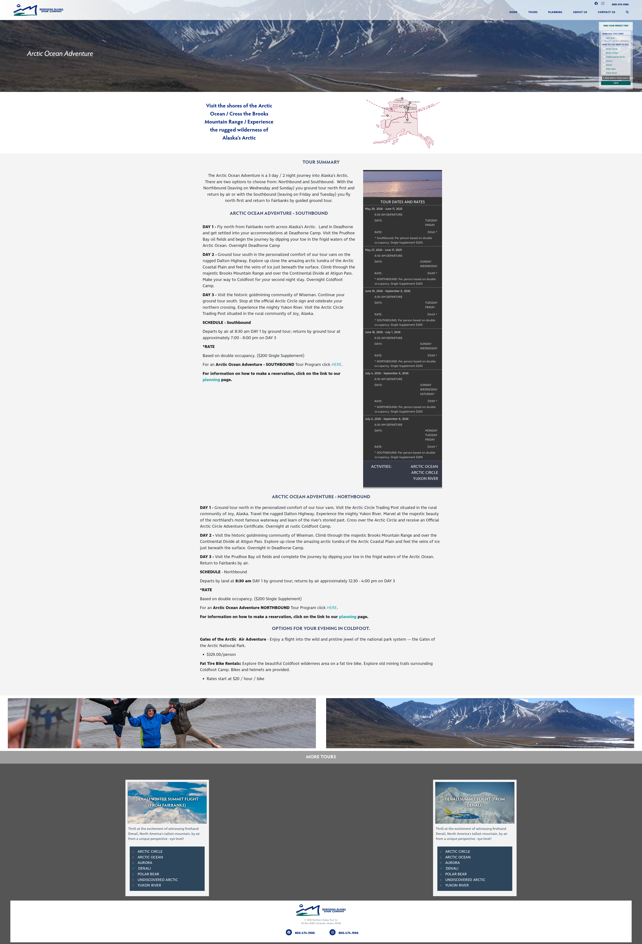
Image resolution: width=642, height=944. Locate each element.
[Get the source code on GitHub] (596, 4)
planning (212, 380)
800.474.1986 (305, 933)
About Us (580, 12)
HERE (337, 365)
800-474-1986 (620, 4)
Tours (533, 12)
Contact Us (606, 12)
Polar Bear (611, 69)
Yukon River (611, 73)
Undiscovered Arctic (615, 56)
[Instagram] (602, 4)
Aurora (609, 61)
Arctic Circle (612, 48)
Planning (555, 12)
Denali (609, 65)
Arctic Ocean (612, 52)
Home (513, 12)
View (615, 83)
